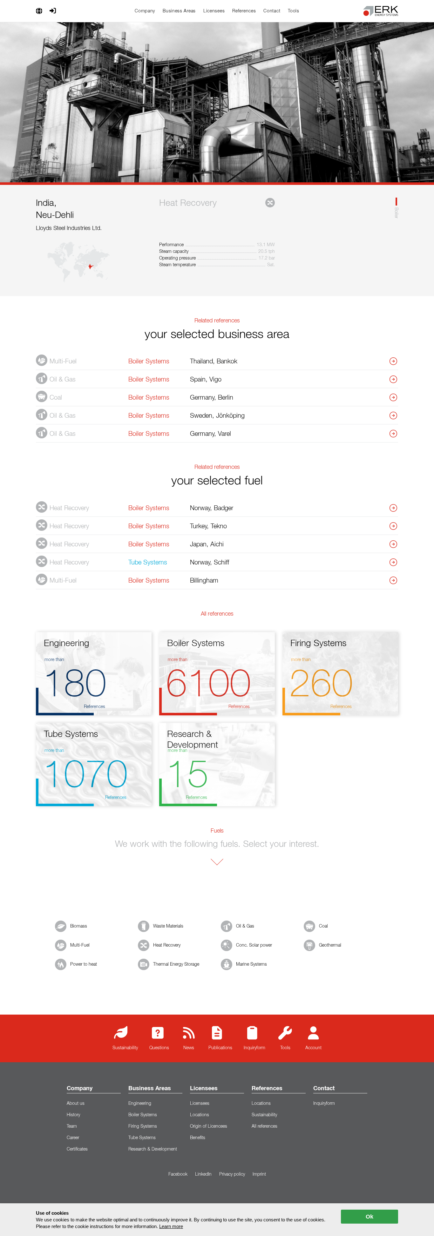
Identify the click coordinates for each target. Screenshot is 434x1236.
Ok (369, 1216)
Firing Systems (142, 1126)
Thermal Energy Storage (176, 964)
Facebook (177, 1174)
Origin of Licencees (208, 1126)
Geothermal (330, 945)
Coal (323, 926)
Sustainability (125, 1048)
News (188, 1048)
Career (73, 1138)
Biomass (78, 926)
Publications (220, 1048)
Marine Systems (251, 964)
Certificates (77, 1149)
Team (72, 1126)
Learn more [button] (171, 1226)
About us (76, 1103)
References (244, 11)
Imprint (259, 1174)
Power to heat (83, 964)
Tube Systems (142, 1138)
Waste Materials (168, 926)
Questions (159, 1048)
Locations (199, 1115)
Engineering (139, 1103)
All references (264, 1126)
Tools (293, 11)
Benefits (197, 1138)
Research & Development (152, 1149)
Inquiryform (254, 1048)
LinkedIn (203, 1174)
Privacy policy (232, 1174)
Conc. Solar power (254, 945)
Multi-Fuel (80, 945)
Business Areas (179, 11)
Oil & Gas (245, 926)
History (73, 1115)
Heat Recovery (166, 945)
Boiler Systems (142, 1115)
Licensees (214, 11)
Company (145, 11)
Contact (271, 11)
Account (313, 1048)
